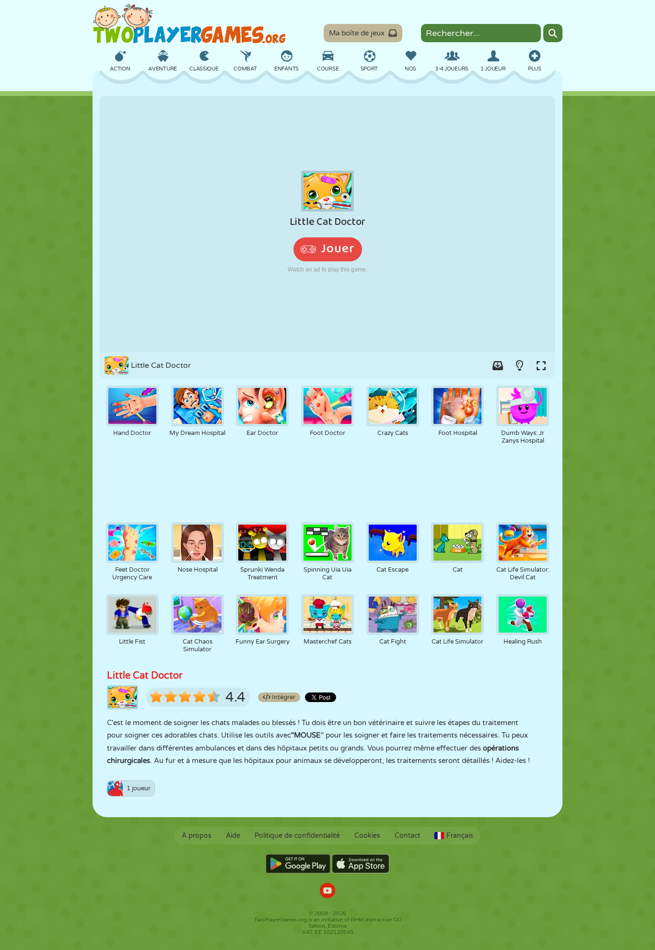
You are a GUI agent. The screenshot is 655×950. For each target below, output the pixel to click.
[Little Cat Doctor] (327, 224)
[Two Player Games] (189, 24)
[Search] (552, 33)
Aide (233, 836)
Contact (407, 836)
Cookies (367, 836)
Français (459, 836)
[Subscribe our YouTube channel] (327, 891)
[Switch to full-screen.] (540, 365)
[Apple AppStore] (360, 863)
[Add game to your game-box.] (497, 365)
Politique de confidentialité (297, 836)
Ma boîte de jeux (357, 33)
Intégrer (282, 697)
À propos (196, 836)
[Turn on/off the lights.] (519, 365)
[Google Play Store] (298, 863)
